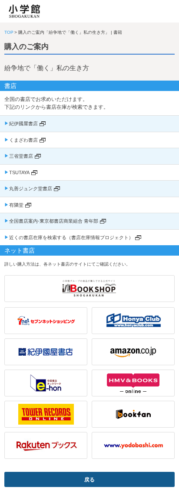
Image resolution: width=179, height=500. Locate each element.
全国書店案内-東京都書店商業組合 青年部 (53, 221)
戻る (89, 480)
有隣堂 (16, 205)
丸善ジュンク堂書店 (30, 188)
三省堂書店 (21, 156)
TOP (8, 32)
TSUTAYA (19, 172)
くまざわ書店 (23, 140)
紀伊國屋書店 (23, 123)
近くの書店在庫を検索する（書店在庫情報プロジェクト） (71, 237)
